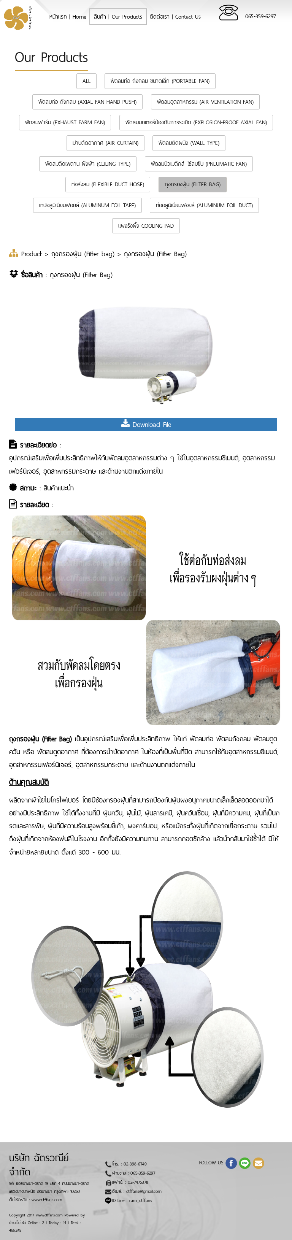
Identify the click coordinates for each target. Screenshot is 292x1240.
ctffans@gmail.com (144, 1191)
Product (33, 254)
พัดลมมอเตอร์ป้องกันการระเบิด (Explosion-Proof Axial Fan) (196, 122)
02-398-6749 (135, 1164)
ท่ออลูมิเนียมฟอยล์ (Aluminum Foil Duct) (204, 205)
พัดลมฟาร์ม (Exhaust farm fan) (65, 122)
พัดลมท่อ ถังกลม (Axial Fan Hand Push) (87, 102)
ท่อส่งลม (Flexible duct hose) (107, 184)
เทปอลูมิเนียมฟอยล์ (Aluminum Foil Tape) (87, 205)
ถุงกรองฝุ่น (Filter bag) (193, 184)
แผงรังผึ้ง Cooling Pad (146, 226)
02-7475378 (138, 1182)
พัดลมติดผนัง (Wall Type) (189, 143)
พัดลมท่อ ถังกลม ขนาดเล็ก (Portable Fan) (160, 81)
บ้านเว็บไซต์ (17, 1222)
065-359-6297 (260, 16)
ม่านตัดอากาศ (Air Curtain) (105, 143)
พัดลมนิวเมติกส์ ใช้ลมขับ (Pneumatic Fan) (199, 164)
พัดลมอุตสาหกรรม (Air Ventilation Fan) (205, 102)
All (86, 81)
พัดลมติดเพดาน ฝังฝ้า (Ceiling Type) (87, 164)
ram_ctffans (140, 1200)
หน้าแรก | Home (69, 16)
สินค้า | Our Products (118, 17)
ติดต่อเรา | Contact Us (175, 17)
